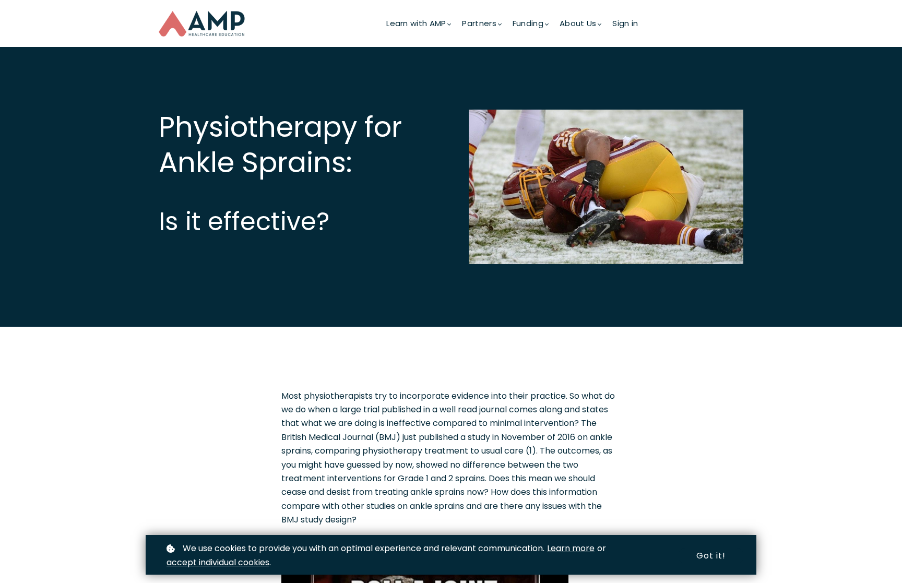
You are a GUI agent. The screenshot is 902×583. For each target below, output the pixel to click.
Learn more (571, 548)
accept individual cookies (218, 562)
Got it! (711, 556)
